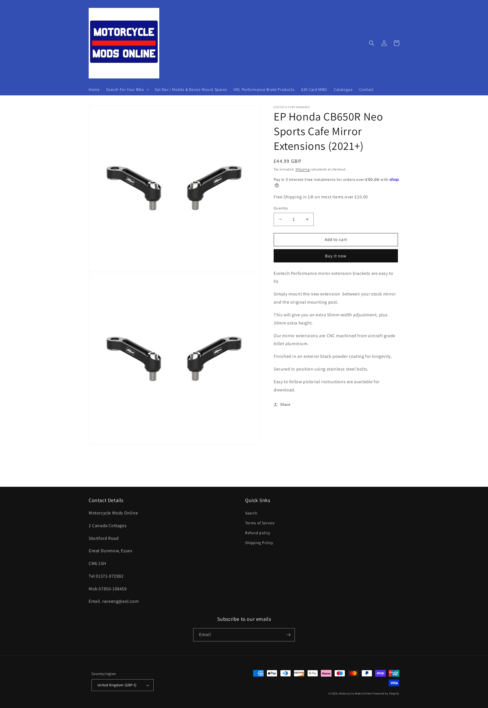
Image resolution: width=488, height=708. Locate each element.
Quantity (281, 208)
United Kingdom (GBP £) (117, 685)
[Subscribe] (288, 634)
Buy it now (336, 255)
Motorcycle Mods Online (355, 693)
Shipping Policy (259, 542)
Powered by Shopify (385, 693)
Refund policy (257, 532)
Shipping (302, 169)
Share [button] (285, 404)
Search (251, 513)
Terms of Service (260, 522)
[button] (127, 89)
